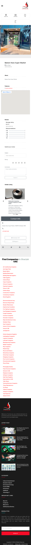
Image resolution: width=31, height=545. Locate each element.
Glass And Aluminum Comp (9, 318)
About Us (5, 499)
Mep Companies (7, 345)
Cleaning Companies (8, 285)
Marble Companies (7, 343)
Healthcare (5, 489)
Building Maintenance (8, 272)
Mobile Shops (6, 347)
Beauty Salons (6, 270)
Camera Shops (6, 278)
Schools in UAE (6, 369)
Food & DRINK (6, 485)
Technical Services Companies (10, 382)
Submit (15, 177)
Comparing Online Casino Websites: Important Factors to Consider (22, 455)
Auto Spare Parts (7, 268)
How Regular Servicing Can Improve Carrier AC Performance (23, 428)
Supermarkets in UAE (8, 378)
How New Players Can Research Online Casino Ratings (22, 446)
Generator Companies (8, 316)
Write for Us (6, 503)
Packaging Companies (8, 355)
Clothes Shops (6, 289)
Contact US (16, 236)
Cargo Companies (7, 280)
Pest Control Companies (8, 357)
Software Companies (8, 373)
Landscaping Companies (9, 335)
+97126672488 (5, 230)
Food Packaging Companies (9, 310)
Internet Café (6, 327)
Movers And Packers (7, 349)
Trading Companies (7, 388)
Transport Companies (8, 390)
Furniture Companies (8, 314)
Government (6, 487)
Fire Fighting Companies (9, 308)
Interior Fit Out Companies (9, 325)
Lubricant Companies (8, 339)
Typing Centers (6, 394)
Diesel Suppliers (7, 295)
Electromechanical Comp (9, 299)
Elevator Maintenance (8, 303)
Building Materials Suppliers (9, 274)
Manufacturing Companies (9, 341)
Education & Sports (7, 481)
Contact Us (5, 501)
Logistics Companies (8, 337)
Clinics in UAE (6, 287)
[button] (2, 5)
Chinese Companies (7, 283)
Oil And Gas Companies (8, 353)
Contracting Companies (8, 293)
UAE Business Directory (8, 505)
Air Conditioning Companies (9, 265)
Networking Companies (8, 351)
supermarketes (8, 88)
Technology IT (6, 491)
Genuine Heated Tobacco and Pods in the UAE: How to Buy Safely (22, 437)
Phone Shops (6, 362)
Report (16, 240)
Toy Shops (5, 386)
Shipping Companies (8, 371)
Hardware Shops (7, 320)
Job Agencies (6, 329)
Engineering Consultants (9, 305)
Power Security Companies (9, 367)
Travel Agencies (6, 392)
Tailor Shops (6, 380)
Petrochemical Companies (9, 359)
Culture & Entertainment (9, 479)
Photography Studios (8, 365)
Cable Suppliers (6, 276)
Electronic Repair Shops (8, 301)
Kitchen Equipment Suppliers (10, 333)
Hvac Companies (7, 323)
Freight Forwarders (7, 312)
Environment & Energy (8, 483)
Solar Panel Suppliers (8, 375)
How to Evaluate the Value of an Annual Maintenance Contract (23, 464)
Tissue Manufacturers (8, 384)
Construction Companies (9, 291)
